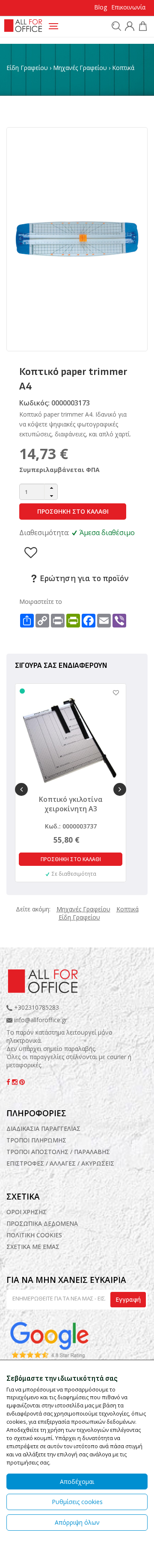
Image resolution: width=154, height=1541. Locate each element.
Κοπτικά (123, 68)
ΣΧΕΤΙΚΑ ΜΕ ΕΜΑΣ (32, 1247)
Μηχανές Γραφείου (80, 68)
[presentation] (21, 789)
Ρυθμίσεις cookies (77, 1502)
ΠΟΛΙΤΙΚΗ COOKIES (34, 1235)
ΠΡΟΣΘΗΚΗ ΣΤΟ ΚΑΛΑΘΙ (73, 511)
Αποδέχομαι (77, 1481)
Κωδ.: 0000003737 (71, 826)
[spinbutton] (38, 492)
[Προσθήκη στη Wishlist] (111, 692)
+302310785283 (35, 1007)
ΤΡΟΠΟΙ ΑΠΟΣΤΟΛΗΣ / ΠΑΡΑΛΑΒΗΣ (58, 1152)
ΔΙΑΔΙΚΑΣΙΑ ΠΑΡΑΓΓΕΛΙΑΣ (43, 1128)
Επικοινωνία (128, 7)
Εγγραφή (128, 1299)
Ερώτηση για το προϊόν (83, 578)
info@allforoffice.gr (40, 1020)
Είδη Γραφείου (27, 68)
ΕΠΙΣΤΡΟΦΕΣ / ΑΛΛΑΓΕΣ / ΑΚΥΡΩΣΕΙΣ (60, 1163)
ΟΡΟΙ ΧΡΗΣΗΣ (26, 1212)
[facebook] (9, 1082)
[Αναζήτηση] (115, 25)
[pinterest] (22, 1082)
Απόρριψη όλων (77, 1522)
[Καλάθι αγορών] (142, 27)
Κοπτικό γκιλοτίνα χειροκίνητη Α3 (71, 804)
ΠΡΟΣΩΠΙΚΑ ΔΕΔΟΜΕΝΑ (42, 1223)
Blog (100, 7)
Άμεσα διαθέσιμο (107, 532)
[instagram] (15, 1082)
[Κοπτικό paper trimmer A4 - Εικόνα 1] (77, 238)
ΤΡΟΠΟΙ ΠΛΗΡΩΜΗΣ (36, 1140)
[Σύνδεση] (128, 27)
